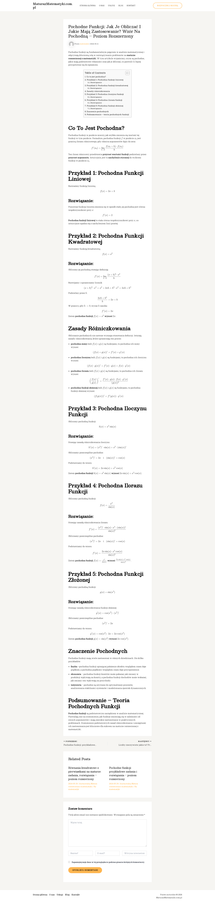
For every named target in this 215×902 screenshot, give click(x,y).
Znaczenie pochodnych (98, 111)
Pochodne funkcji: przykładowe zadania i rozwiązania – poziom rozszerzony (123, 773)
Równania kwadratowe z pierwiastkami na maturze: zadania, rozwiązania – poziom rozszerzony (84, 773)
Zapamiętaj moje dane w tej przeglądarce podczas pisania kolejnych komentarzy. (108, 862)
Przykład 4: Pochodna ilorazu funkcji (104, 100)
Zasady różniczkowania (98, 91)
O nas (102, 5)
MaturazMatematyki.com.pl (53, 5)
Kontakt (131, 5)
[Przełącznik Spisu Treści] (126, 73)
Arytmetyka (84, 783)
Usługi (111, 5)
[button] (167, 6)
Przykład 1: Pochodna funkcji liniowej (105, 80)
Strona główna (88, 5)
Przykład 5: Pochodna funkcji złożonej (105, 106)
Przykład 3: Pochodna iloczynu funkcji (105, 94)
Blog (120, 5)
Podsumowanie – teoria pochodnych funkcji (108, 114)
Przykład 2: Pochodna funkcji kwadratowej (107, 85)
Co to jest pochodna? (96, 76)
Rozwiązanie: (96, 82)
